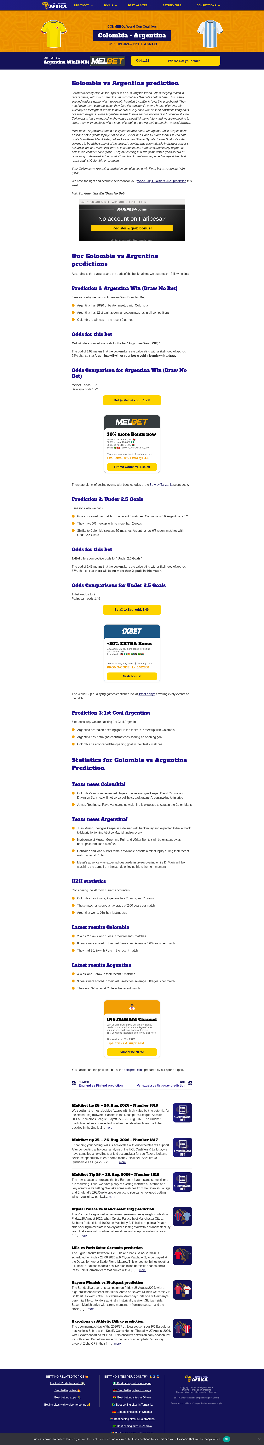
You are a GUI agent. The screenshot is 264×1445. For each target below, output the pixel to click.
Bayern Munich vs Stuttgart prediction (107, 1282)
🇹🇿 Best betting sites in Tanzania (132, 1404)
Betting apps (172, 5)
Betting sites (137, 5)
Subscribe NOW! (132, 1052)
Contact (179, 1392)
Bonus (108, 5)
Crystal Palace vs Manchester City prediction (113, 1209)
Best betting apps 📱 (67, 1397)
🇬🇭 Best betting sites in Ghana (132, 1397)
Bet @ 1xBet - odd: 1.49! (132, 609)
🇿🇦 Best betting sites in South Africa (132, 1418)
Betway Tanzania (161, 484)
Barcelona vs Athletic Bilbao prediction (108, 1321)
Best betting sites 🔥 (68, 1390)
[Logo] (54, 5)
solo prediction (133, 1069)
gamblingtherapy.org (209, 1398)
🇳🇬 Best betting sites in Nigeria (132, 1383)
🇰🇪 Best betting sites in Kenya (132, 1390)
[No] (259, 1439)
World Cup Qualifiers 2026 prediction (161, 181)
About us (189, 1392)
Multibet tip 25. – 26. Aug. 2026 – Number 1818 (115, 1105)
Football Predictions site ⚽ (67, 1383)
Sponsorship (201, 1392)
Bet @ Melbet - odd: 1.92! (132, 400)
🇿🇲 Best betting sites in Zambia (132, 1426)
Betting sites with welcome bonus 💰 (67, 1404)
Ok (226, 1439)
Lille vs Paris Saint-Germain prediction (107, 1247)
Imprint (185, 1390)
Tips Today (81, 5)
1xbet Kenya (147, 694)
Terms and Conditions (201, 1390)
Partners (213, 1392)
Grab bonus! (132, 676)
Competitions (206, 5)
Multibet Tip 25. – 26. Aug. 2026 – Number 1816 (115, 1174)
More (109, 1127)
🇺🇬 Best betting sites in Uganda (132, 1411)
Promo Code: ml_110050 (132, 467)
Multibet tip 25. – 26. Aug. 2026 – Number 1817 (115, 1140)
